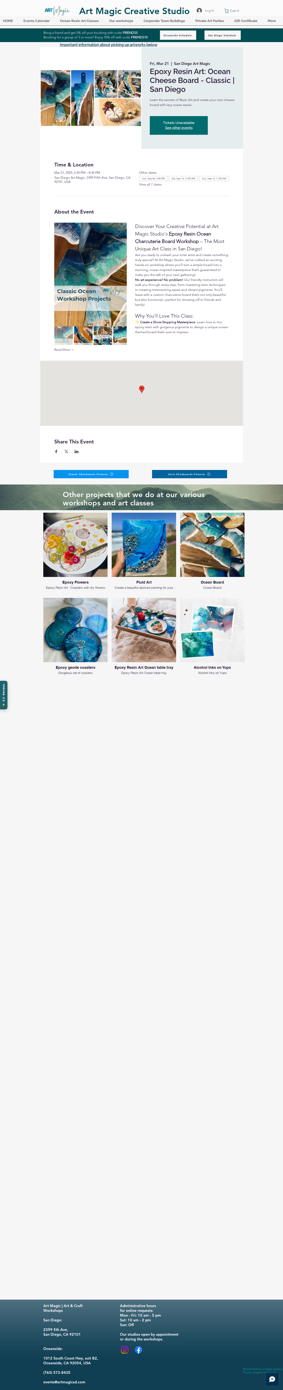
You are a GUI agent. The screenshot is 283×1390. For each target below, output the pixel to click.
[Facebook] (139, 1350)
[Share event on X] (66, 451)
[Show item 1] (63, 335)
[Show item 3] (103, 335)
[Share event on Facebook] (56, 451)
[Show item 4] (122, 335)
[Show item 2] (83, 335)
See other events (179, 128)
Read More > (64, 350)
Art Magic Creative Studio (134, 10)
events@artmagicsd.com (64, 1382)
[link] (232, 11)
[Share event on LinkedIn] (77, 451)
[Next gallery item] (122, 274)
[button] (38, 22)
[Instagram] (125, 1350)
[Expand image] (90, 274)
